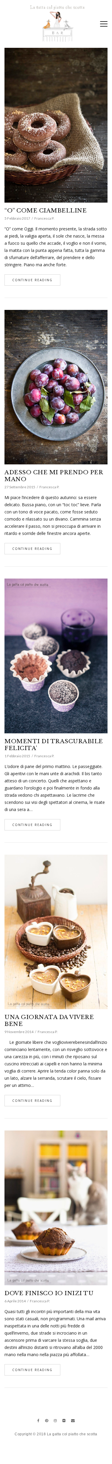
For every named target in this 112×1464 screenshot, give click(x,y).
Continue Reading (32, 280)
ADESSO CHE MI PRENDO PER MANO (53, 476)
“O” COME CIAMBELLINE (45, 210)
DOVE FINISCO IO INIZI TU (48, 1293)
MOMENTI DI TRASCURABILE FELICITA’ (53, 745)
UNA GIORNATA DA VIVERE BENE (49, 1020)
